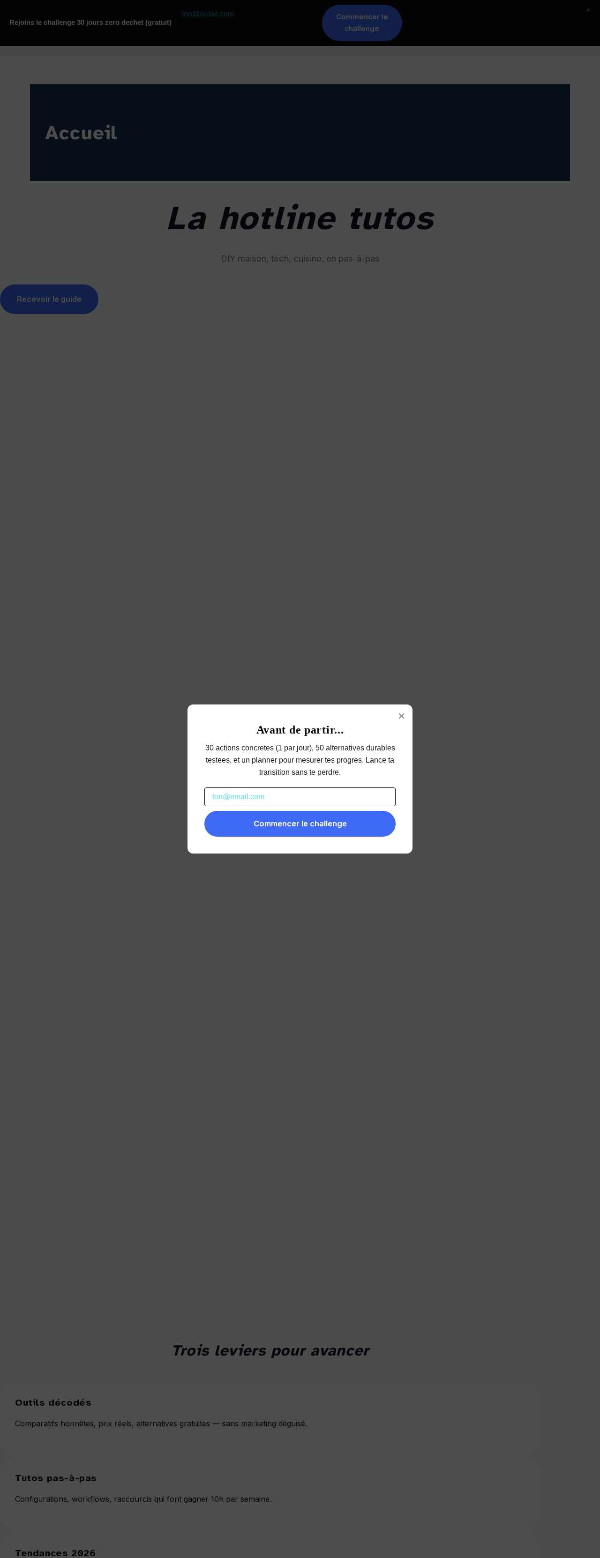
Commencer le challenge (300, 823)
